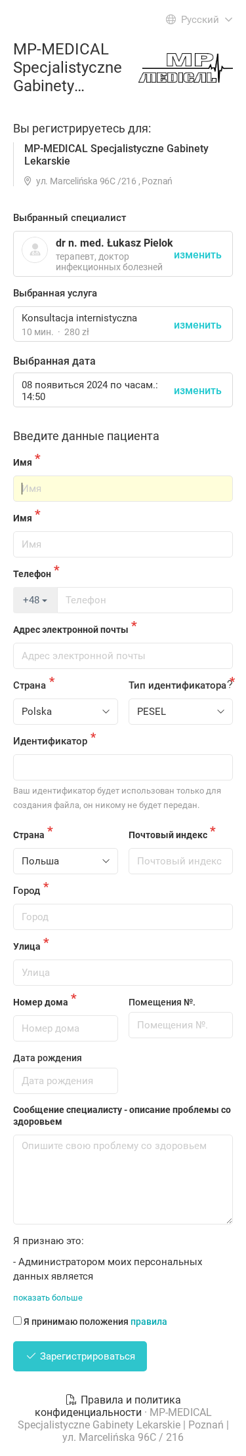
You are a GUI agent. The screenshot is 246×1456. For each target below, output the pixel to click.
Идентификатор (50, 741)
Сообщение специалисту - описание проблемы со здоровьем (122, 1115)
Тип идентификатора (177, 685)
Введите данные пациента (86, 436)
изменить (198, 325)
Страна (29, 685)
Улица (27, 946)
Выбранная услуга (55, 293)
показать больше (48, 1298)
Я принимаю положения (95, 1321)
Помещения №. (162, 1002)
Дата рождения (47, 1058)
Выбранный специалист (69, 218)
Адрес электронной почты (71, 629)
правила (149, 1321)
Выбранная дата (54, 361)
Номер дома (40, 1002)
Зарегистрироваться (86, 1356)
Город (26, 891)
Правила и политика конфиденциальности (108, 1406)
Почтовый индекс (168, 835)
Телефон (32, 574)
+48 (32, 600)
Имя (22, 462)
